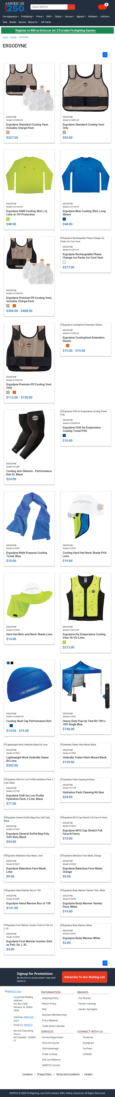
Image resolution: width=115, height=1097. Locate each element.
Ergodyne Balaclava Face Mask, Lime (26, 870)
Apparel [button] (80, 16)
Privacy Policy (44, 1074)
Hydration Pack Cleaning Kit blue (83, 792)
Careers (88, 1074)
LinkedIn (87, 1054)
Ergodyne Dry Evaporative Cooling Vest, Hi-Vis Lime (84, 636)
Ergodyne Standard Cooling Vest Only (83, 126)
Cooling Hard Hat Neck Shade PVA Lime (84, 554)
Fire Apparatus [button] (10, 16)
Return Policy (49, 1003)
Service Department (52, 1037)
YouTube (87, 1048)
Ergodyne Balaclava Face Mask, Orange (83, 870)
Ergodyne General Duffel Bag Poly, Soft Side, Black (28, 835)
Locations (27, 1074)
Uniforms (105, 16)
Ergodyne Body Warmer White (81, 938)
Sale (5, 22)
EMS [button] (48, 16)
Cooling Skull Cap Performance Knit (28, 721)
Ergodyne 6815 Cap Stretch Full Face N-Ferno (82, 832)
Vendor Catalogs (87, 1003)
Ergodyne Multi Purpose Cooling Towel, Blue (26, 554)
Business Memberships (54, 1014)
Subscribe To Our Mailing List (84, 977)
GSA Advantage (50, 1048)
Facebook (88, 1037)
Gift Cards (46, 22)
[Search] (71, 7)
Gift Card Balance (51, 1059)
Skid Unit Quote (50, 1042)
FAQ (44, 1009)
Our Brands (84, 998)
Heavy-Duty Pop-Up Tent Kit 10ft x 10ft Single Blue (84, 722)
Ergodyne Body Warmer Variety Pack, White (82, 905)
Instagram (88, 1042)
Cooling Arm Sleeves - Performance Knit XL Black (29, 472)
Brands (12, 22)
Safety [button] (58, 16)
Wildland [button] (92, 16)
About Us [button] (32, 22)
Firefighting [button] (26, 16)
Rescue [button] (69, 16)
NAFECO (28, 1024)
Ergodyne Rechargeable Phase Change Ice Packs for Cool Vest (83, 256)
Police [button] (39, 16)
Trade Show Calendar (53, 1025)
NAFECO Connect (51, 1065)
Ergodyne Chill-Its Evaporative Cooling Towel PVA (82, 429)
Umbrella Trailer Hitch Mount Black (85, 757)
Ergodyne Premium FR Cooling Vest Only (28, 386)
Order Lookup (49, 1054)
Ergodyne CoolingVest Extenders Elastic (84, 339)
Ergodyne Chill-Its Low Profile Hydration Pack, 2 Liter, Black (25, 797)
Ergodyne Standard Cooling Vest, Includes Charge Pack (27, 126)
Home (5, 37)
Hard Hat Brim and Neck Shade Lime (29, 634)
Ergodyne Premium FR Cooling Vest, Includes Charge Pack (29, 299)
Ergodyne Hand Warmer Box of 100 (28, 903)
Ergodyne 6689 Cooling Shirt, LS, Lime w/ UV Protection (26, 212)
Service (22, 22)
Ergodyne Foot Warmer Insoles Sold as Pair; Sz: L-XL (29, 943)
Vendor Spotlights (88, 1009)
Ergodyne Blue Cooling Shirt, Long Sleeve (84, 212)
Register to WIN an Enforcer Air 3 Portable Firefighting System (55, 30)
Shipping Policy (50, 998)
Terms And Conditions (68, 1074)
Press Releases (50, 1020)
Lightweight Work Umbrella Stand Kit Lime (27, 759)
